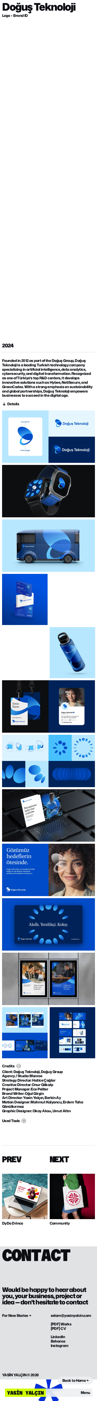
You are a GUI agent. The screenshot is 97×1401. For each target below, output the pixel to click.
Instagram (60, 1345)
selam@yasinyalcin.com (71, 1315)
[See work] (25, 1196)
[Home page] (25, 1393)
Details (13, 403)
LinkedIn (58, 1336)
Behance (58, 1341)
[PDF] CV (58, 1328)
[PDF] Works (61, 1324)
